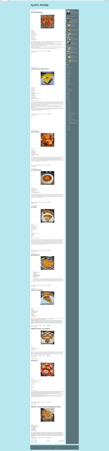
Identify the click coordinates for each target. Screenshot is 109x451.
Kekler (68, 69)
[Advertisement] (47, 60)
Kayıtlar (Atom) (35, 442)
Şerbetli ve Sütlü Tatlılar (70, 84)
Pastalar (68, 77)
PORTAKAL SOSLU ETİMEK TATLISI (40, 69)
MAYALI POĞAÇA (35, 131)
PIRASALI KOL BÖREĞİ (37, 290)
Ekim (69, 103)
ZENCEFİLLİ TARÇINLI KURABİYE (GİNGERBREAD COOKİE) (46, 406)
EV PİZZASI (34, 207)
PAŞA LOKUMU (73, 24)
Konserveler (68, 70)
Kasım (69, 102)
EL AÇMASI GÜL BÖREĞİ (74, 19)
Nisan (69, 108)
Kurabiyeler (68, 71)
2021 (68, 100)
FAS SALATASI (73, 51)
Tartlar (68, 85)
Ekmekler (68, 66)
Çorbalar (68, 65)
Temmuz (69, 105)
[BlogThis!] (47, 51)
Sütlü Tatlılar (68, 81)
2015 (68, 130)
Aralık (69, 101)
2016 (68, 129)
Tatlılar (68, 86)
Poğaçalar (34, 166)
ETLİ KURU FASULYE (36, 170)
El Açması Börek (69, 67)
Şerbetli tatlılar (69, 83)
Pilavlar (34, 286)
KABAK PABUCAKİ (73, 59)
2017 (68, 128)
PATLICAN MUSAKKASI (36, 12)
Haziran (69, 106)
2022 (68, 99)
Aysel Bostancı (73, 11)
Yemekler (34, 52)
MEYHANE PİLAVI (35, 255)
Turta (68, 87)
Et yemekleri (68, 68)
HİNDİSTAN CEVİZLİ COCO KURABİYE (40, 328)
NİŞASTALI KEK (73, 55)
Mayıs (69, 107)
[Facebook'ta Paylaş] (49, 51)
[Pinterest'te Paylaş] (50, 51)
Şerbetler (68, 82)
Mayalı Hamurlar (35, 251)
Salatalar (68, 80)
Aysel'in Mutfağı (39, 5)
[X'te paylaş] (48, 51)
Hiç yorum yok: (44, 202)
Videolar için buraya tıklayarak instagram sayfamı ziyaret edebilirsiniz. (72, 16)
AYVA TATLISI (34, 360)
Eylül (69, 104)
